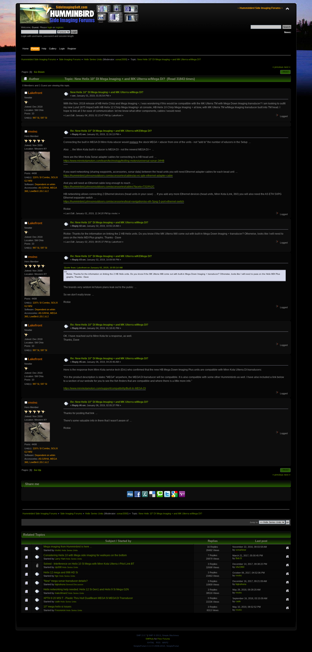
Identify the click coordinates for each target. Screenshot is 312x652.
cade (57, 601)
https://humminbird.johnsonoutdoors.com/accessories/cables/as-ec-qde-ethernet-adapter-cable (118, 175)
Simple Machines (170, 635)
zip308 (58, 567)
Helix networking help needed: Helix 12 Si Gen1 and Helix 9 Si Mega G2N (86, 589)
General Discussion (74, 584)
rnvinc (32, 131)
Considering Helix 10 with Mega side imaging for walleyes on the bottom (85, 555)
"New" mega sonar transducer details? (66, 580)
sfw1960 (240, 567)
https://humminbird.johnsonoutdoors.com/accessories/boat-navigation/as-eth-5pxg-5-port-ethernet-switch (123, 201)
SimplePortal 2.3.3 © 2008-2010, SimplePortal (156, 646)
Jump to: (254, 522)
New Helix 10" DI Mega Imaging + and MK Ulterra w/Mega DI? (106, 92)
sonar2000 (120, 59)
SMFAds (150, 639)
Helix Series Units (70, 550)
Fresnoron (60, 610)
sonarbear (241, 549)
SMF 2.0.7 (141, 635)
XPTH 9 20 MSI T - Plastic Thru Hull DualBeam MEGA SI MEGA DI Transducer (88, 598)
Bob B (239, 558)
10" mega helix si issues (57, 606)
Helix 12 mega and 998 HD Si (61, 572)
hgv (57, 576)
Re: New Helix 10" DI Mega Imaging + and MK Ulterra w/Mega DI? (109, 222)
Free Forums (163, 639)
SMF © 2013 (155, 635)
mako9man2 (61, 593)
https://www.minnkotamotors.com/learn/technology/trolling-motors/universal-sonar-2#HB (113, 160)
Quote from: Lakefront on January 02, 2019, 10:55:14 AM (93, 267)
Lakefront (35, 93)
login (50, 27)
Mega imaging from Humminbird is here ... (68, 546)
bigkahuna (60, 584)
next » (287, 67)
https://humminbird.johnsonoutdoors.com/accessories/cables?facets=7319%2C (109, 186)
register (59, 27)
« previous (278, 67)
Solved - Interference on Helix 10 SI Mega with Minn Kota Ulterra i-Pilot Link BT (89, 563)
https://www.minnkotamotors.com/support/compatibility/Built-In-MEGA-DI (104, 388)
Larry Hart (60, 558)
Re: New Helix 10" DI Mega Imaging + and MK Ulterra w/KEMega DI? (111, 130)
